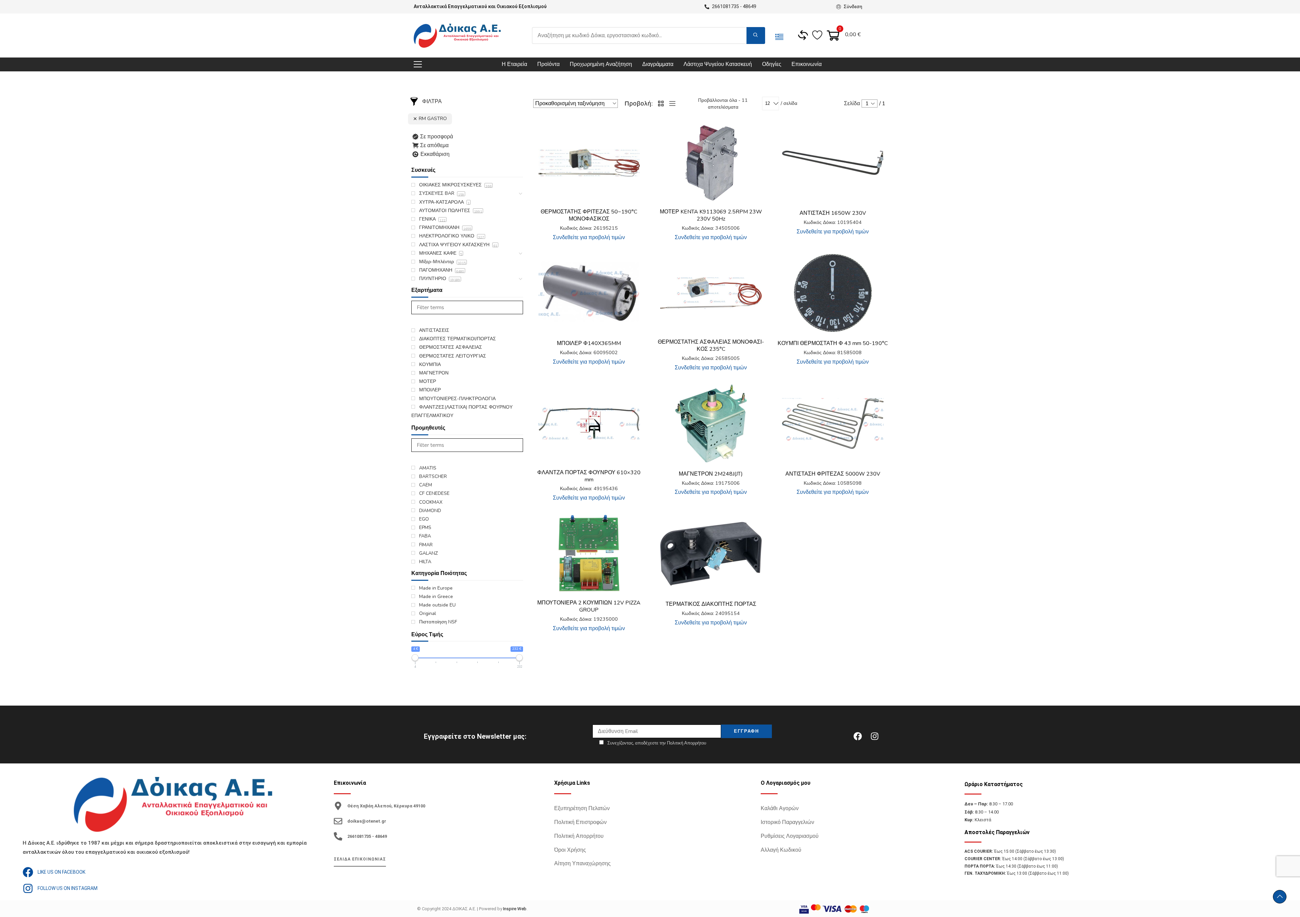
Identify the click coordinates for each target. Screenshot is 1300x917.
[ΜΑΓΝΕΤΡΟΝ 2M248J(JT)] (711, 423)
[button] (635, 134)
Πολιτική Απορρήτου (579, 836)
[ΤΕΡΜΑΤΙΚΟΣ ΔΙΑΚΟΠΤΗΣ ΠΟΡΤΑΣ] (711, 554)
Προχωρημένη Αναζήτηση (601, 64)
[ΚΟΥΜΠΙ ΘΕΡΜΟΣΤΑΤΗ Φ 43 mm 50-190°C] (833, 293)
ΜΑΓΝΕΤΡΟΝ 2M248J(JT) (711, 474)
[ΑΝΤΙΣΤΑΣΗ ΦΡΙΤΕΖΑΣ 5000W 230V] (833, 423)
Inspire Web (514, 908)
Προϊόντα (548, 64)
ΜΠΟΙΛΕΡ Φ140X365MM (589, 343)
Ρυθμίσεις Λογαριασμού (790, 836)
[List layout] (671, 103)
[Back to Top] (1279, 896)
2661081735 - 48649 (367, 836)
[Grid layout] (661, 103)
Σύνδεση (853, 6)
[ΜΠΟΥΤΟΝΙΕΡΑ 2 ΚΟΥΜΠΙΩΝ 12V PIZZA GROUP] (589, 554)
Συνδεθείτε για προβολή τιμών (589, 237)
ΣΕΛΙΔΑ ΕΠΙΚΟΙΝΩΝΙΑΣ (360, 859)
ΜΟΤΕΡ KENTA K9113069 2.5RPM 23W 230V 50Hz (711, 215)
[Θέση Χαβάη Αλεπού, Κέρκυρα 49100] (338, 806)
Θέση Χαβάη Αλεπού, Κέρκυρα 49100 (386, 805)
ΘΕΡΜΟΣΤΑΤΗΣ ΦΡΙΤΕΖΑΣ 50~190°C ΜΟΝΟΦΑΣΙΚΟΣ (589, 215)
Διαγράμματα (657, 64)
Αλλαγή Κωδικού (781, 850)
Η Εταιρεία (514, 64)
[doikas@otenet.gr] (338, 821)
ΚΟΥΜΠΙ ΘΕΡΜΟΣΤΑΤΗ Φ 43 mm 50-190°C (833, 343)
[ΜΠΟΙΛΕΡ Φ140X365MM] (589, 293)
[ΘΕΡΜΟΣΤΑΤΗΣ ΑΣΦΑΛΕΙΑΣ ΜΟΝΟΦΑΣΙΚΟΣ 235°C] (711, 293)
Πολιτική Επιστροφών (580, 822)
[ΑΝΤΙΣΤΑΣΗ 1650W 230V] (833, 163)
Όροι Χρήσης (570, 850)
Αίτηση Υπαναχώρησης (582, 863)
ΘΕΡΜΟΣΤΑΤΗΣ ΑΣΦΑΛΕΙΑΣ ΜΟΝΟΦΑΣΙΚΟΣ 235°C (711, 345)
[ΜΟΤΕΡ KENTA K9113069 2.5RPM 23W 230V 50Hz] (711, 163)
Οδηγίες (771, 64)
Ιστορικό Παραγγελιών (787, 822)
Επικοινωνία (807, 64)
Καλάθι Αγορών (780, 808)
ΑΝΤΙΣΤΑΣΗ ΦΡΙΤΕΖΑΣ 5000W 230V (832, 474)
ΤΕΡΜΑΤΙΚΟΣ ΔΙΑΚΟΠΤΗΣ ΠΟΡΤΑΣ (711, 604)
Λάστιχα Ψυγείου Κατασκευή (718, 64)
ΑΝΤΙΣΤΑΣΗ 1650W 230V (833, 213)
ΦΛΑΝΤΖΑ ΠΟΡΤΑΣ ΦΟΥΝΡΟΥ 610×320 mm (589, 476)
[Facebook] (857, 736)
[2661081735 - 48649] (338, 836)
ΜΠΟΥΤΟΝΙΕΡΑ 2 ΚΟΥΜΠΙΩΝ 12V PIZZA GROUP (589, 606)
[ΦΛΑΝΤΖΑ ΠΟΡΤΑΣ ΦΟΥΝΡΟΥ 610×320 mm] (589, 423)
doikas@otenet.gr (366, 821)
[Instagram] (874, 736)
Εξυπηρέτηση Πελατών (582, 808)
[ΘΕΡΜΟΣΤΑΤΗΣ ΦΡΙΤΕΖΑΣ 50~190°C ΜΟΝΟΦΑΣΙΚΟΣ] (589, 163)
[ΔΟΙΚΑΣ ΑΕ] (457, 36)
